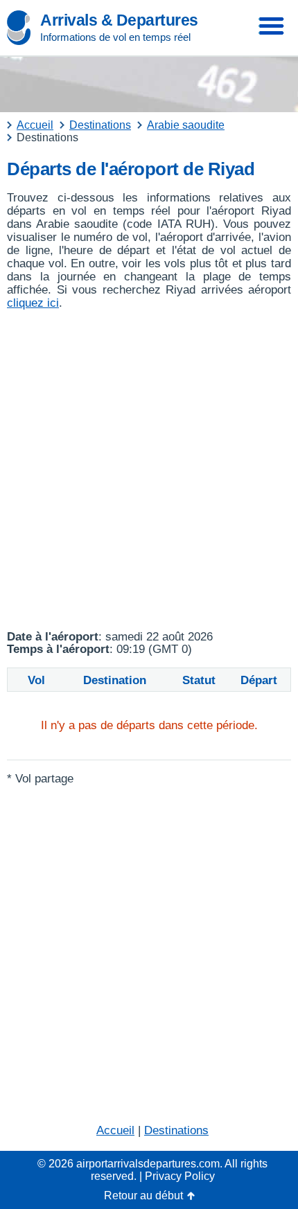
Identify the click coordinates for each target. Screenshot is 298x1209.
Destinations (176, 1130)
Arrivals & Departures (119, 20)
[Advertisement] (149, 470)
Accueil (115, 1130)
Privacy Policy (180, 1176)
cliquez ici (33, 303)
